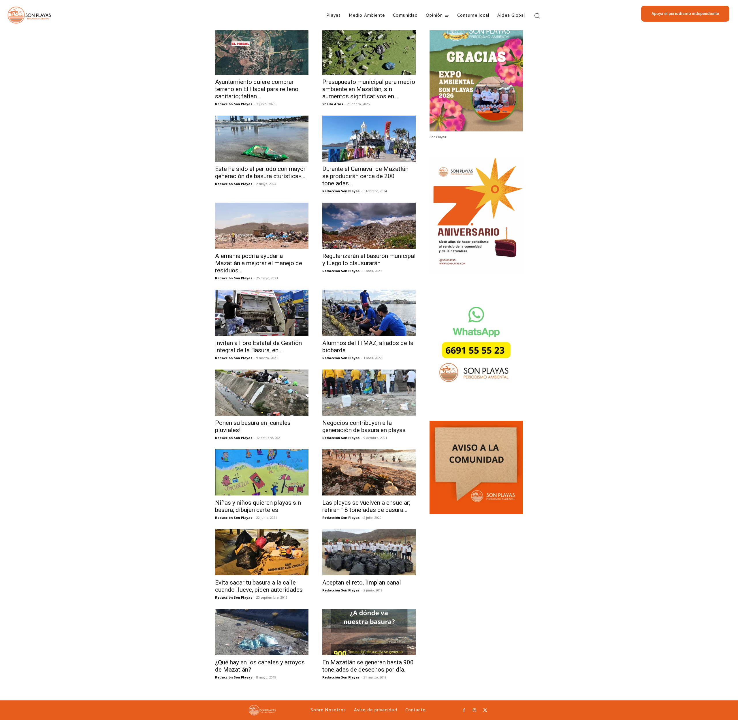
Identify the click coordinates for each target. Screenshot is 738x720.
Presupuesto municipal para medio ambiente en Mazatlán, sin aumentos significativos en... (368, 89)
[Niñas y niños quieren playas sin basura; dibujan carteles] (261, 472)
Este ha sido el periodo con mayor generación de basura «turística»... (260, 172)
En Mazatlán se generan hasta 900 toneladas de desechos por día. (368, 666)
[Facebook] (464, 710)
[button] (537, 15)
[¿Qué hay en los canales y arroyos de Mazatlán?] (261, 632)
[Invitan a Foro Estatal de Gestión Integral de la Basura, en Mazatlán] (261, 313)
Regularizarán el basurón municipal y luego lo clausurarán (369, 259)
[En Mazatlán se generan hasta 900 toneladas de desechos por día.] (369, 632)
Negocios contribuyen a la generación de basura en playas (364, 426)
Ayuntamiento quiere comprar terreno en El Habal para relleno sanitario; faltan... (256, 89)
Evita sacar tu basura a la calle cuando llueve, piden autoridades (259, 586)
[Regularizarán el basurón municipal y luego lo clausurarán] (369, 226)
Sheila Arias (332, 104)
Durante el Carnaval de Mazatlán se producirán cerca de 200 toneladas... (365, 176)
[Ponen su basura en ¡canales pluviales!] (261, 393)
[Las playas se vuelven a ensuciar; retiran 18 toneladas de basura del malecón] (369, 472)
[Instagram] (474, 710)
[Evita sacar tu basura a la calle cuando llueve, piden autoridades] (261, 552)
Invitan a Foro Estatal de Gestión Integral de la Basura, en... (258, 347)
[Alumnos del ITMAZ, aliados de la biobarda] (369, 313)
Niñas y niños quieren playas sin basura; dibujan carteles (258, 506)
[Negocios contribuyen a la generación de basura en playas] (369, 393)
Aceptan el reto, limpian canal (361, 582)
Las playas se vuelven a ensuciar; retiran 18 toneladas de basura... (366, 506)
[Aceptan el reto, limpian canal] (369, 552)
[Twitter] (485, 710)
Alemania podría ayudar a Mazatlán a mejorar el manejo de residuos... (258, 263)
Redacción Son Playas (233, 104)
